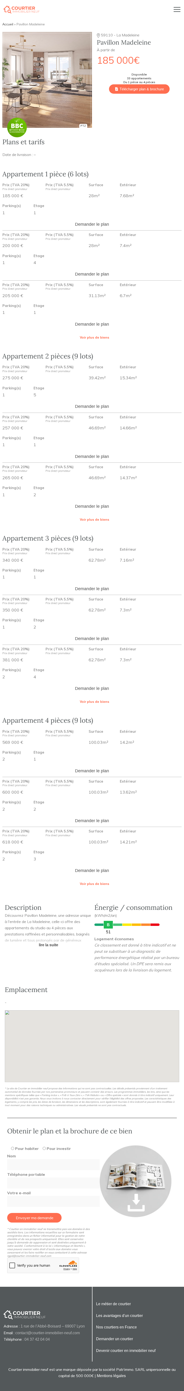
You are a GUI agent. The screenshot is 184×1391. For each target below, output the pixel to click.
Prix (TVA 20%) (15, 187)
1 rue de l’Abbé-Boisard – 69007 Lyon (53, 1326)
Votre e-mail (19, 1192)
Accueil (7, 24)
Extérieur (128, 185)
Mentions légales (111, 1376)
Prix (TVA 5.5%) (60, 187)
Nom (11, 1156)
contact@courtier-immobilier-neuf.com (47, 1333)
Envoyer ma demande (34, 1217)
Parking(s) (11, 206)
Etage (39, 206)
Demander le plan (92, 224)
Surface (96, 185)
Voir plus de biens (94, 337)
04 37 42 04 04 (37, 1339)
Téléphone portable (26, 1174)
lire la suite (48, 945)
